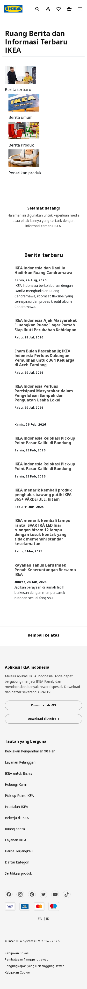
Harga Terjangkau (19, 851)
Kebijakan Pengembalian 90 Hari (30, 751)
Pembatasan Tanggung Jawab (27, 959)
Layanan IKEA (15, 840)
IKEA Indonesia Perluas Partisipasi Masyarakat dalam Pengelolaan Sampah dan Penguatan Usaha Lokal (43, 393)
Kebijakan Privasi (17, 953)
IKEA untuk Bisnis (18, 773)
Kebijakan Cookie (17, 972)
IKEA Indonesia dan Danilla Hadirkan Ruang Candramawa (43, 270)
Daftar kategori (17, 862)
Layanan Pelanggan (20, 762)
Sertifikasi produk (18, 873)
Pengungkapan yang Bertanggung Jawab (35, 966)
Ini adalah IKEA (16, 806)
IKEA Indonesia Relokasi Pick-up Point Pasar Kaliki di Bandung (44, 440)
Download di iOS (43, 705)
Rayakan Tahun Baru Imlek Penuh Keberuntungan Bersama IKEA (45, 569)
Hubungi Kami (16, 784)
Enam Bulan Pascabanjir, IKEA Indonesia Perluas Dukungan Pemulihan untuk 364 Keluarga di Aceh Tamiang (44, 358)
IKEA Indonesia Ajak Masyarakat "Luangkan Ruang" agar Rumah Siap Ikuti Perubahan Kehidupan (45, 325)
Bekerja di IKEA (17, 817)
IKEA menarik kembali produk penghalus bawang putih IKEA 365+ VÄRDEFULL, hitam (43, 494)
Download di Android (43, 719)
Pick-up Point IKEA (19, 795)
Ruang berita (15, 829)
